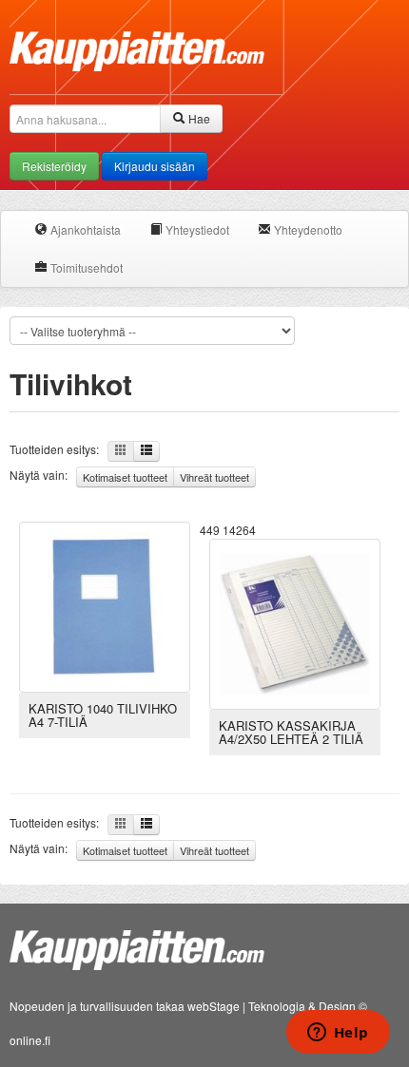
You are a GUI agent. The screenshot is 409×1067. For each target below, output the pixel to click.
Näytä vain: (129, 476)
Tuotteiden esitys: (58, 449)
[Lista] (146, 451)
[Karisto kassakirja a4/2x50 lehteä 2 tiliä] (294, 622)
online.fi (30, 1040)
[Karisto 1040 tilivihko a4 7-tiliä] (104, 605)
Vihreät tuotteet (214, 477)
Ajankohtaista (84, 229)
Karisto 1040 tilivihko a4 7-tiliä (103, 715)
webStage (213, 1006)
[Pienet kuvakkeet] (120, 451)
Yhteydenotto (306, 229)
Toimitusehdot (85, 267)
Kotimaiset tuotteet (125, 477)
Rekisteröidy (54, 166)
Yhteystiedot (196, 229)
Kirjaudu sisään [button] (154, 166)
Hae (197, 118)
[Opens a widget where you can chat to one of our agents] (337, 1033)
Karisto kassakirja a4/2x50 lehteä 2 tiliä (291, 732)
